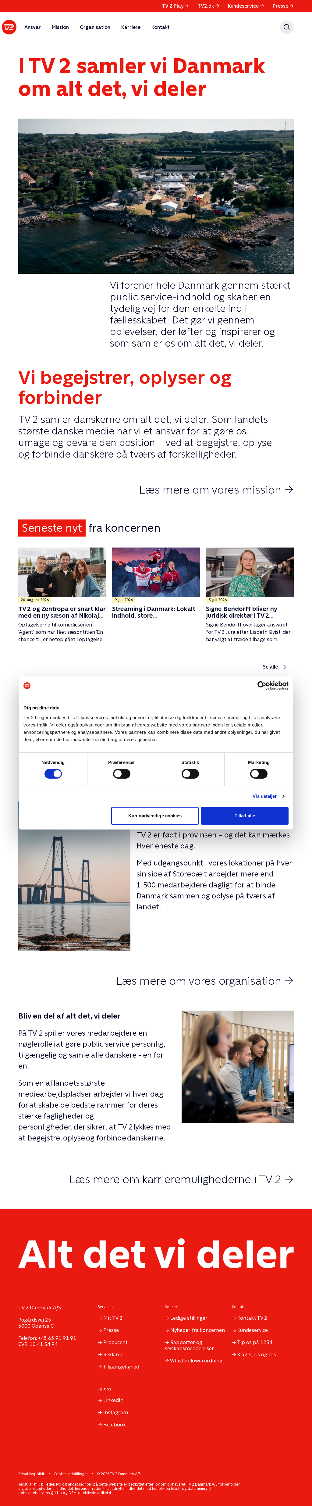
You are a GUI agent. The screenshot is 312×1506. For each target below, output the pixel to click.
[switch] (121, 774)
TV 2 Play (175, 6)
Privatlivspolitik (31, 1474)
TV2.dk (208, 6)
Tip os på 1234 (254, 1342)
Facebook (114, 1425)
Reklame (113, 1355)
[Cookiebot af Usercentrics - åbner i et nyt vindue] (262, 685)
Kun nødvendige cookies (155, 815)
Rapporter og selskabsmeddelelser (189, 1345)
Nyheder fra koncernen (197, 1330)
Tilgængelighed (121, 1367)
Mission (60, 27)
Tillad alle (245, 815)
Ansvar (32, 27)
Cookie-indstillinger (71, 1474)
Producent (115, 1342)
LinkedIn (113, 1400)
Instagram (115, 1412)
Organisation (95, 27)
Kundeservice (246, 6)
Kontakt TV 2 (252, 1318)
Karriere (130, 27)
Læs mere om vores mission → (216, 489)
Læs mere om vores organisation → (205, 980)
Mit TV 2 (112, 1318)
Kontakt (160, 27)
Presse (283, 6)
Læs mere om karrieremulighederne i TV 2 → (181, 1179)
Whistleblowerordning (196, 1361)
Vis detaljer (265, 796)
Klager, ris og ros (256, 1355)
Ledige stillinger (188, 1318)
